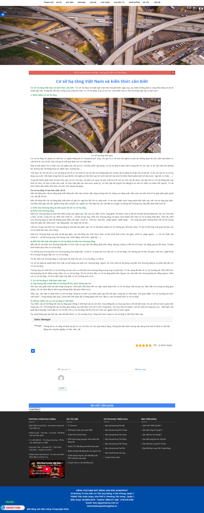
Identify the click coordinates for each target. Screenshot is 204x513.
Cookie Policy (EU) (112, 457)
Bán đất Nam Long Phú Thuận (154, 444)
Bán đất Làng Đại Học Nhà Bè (154, 439)
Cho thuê (105, 2)
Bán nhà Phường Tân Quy (115, 453)
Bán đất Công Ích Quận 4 (152, 430)
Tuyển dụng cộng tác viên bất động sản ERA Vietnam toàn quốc (83, 456)
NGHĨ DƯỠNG (134, 2)
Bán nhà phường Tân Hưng (115, 435)
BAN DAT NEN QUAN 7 (152, 426)
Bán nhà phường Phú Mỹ (115, 426)
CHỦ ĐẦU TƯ (119, 2)
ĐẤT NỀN (69, 2)
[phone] (3, 508)
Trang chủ (49, 2)
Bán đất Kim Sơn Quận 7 (152, 435)
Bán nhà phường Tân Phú (115, 448)
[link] (102, 152)
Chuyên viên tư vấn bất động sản (80, 463)
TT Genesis (72, 426)
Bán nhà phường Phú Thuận (116, 430)
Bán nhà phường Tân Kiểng (115, 439)
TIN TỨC (145, 2)
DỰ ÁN (59, 2)
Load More (34, 409)
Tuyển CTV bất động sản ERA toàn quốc (83, 446)
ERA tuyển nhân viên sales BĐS (80, 430)
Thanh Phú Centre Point (77, 435)
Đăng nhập (141, 369)
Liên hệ (157, 2)
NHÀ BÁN (81, 2)
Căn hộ (93, 2)
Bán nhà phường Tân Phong (116, 444)
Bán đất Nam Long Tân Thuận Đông (156, 448)
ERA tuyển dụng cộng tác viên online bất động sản (83, 440)
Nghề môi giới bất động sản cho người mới (84, 451)
